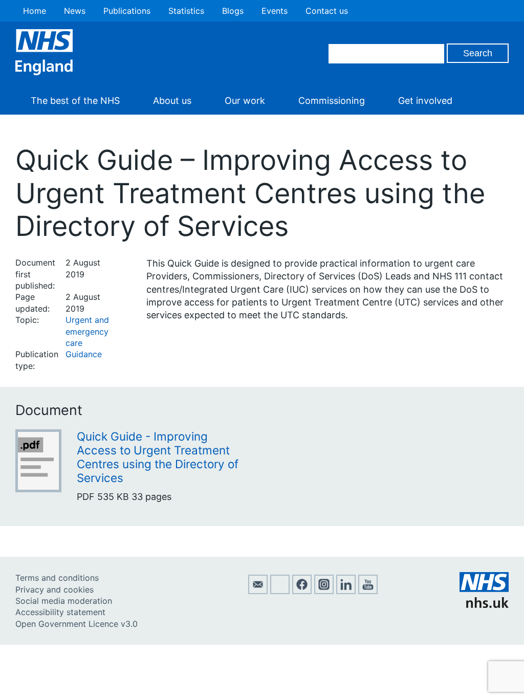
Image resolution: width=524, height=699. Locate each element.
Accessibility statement (60, 612)
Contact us (326, 11)
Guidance (84, 354)
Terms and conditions (57, 578)
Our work (245, 100)
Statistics (186, 11)
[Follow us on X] (280, 591)
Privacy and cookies (54, 589)
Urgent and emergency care (87, 331)
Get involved (425, 100)
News (74, 11)
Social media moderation (63, 601)
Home (34, 11)
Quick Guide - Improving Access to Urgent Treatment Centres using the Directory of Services (157, 457)
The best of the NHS (75, 100)
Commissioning (331, 100)
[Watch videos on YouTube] (368, 591)
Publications (126, 11)
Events (274, 11)
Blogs (233, 11)
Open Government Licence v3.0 (76, 624)
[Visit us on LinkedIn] (346, 591)
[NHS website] (484, 605)
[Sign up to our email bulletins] (258, 591)
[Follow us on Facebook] (302, 591)
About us (172, 100)
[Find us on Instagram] (324, 591)
